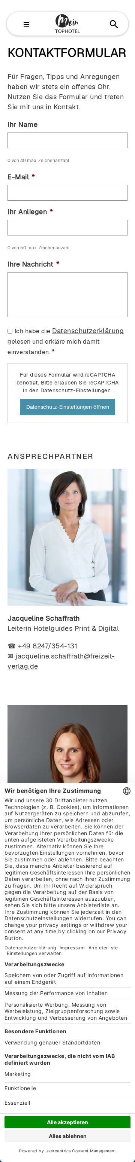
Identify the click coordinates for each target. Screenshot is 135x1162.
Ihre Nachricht (34, 264)
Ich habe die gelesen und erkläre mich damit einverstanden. (66, 341)
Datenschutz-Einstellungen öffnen (67, 407)
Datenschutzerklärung (88, 330)
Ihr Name (23, 124)
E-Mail (21, 177)
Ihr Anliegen (30, 211)
